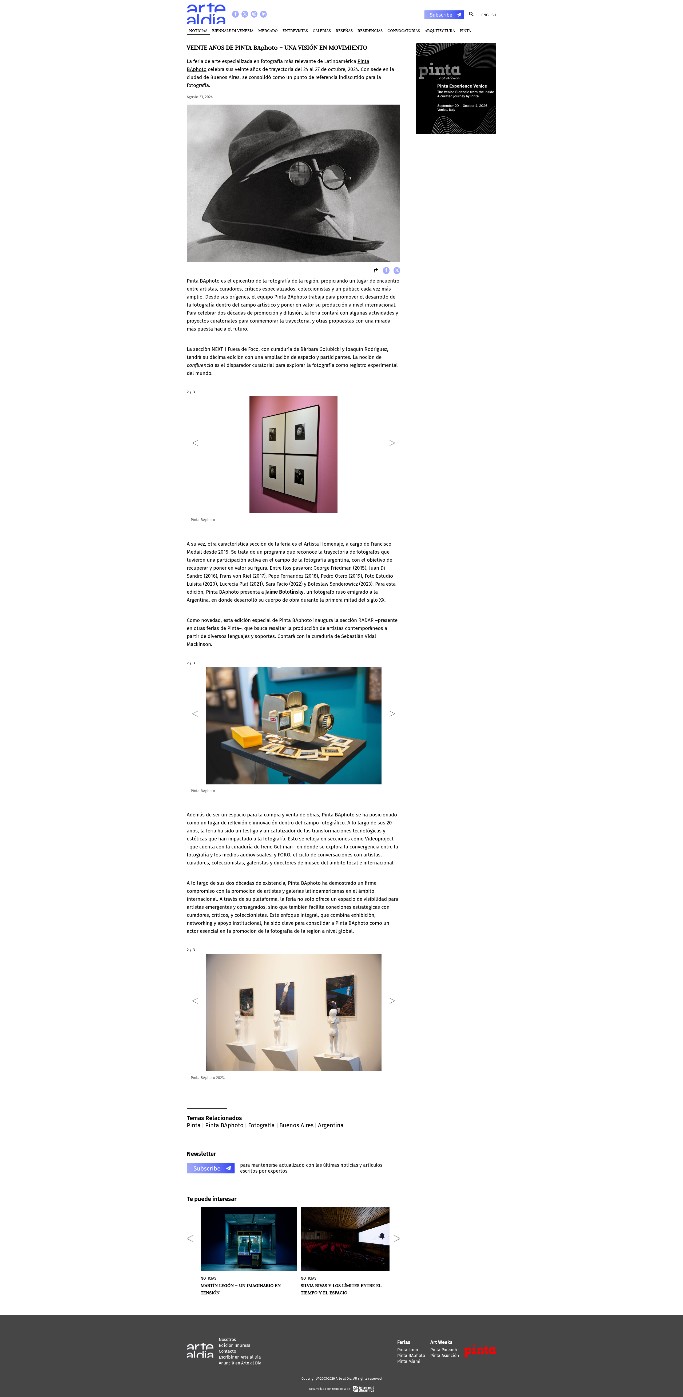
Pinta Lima (407, 1349)
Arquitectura (440, 30)
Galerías (322, 30)
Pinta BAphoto (224, 1125)
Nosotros (227, 1339)
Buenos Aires (296, 1125)
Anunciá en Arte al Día (240, 1363)
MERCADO (268, 30)
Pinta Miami (408, 1361)
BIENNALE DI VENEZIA (232, 30)
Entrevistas (295, 30)
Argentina (331, 1125)
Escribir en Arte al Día (240, 1357)
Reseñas (344, 30)
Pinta (194, 1125)
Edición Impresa (235, 1345)
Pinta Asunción (444, 1355)
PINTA (465, 30)
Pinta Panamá (443, 1349)
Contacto (227, 1351)
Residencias (370, 30)
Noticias (198, 30)
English (488, 15)
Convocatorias (403, 30)
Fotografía (261, 1125)
